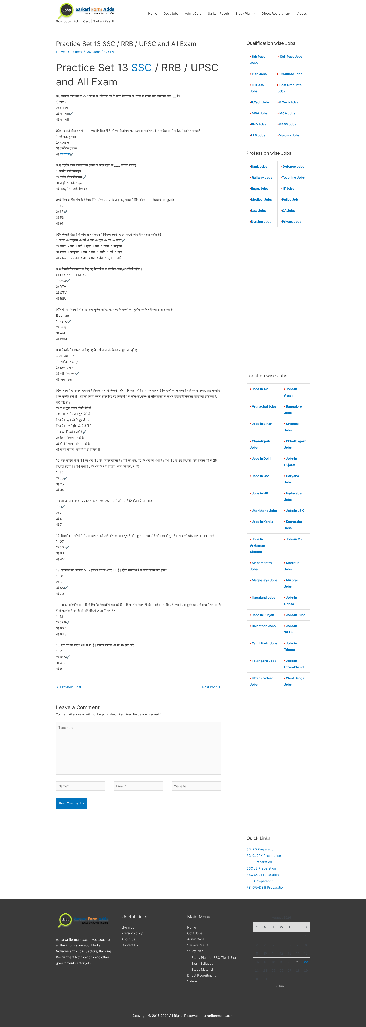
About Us (128, 939)
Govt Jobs (171, 13)
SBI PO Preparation (261, 849)
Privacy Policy (132, 933)
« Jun (280, 986)
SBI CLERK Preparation (264, 856)
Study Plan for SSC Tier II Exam (214, 958)
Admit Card (193, 13)
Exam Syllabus (202, 964)
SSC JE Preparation (261, 868)
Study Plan (243, 13)
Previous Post (68, 687)
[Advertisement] (278, 299)
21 (297, 962)
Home (152, 13)
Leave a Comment (69, 52)
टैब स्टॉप (64, 154)
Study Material (202, 969)
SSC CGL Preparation (263, 875)
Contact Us (130, 945)
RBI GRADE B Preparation (266, 887)
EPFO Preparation (260, 881)
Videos (302, 13)
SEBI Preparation (259, 862)
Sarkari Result (218, 13)
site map (128, 927)
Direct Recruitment (276, 13)
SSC (141, 67)
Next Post (211, 687)
